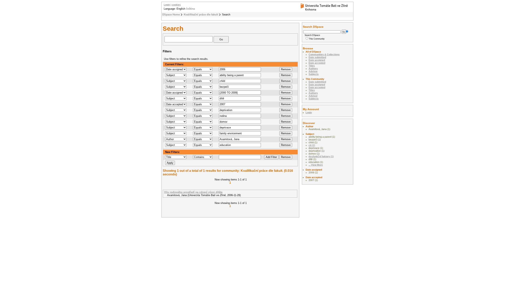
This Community (317, 39)
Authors (313, 68)
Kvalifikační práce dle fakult (201, 14)
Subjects (314, 74)
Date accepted (317, 63)
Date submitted (317, 57)
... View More (316, 165)
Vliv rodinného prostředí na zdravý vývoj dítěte (193, 192)
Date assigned (317, 60)
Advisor (313, 71)
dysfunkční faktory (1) (321, 156)
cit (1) (312, 145)
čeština (190, 8)
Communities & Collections (324, 54)
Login (167, 5)
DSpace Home (171, 14)
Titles (312, 65)
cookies (176, 5)
